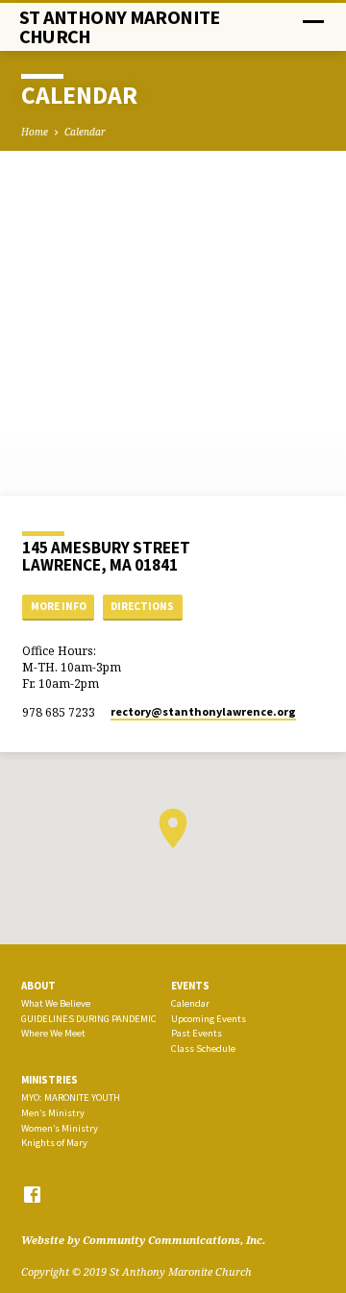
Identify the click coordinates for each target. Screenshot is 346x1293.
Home (34, 131)
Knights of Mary (54, 1142)
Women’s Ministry (59, 1128)
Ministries (49, 1079)
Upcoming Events (208, 1018)
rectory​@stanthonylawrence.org (203, 711)
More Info (58, 606)
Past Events (196, 1033)
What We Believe (55, 1003)
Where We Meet (53, 1033)
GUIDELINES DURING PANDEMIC (89, 1018)
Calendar (85, 131)
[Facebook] (32, 1194)
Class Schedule (203, 1048)
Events (190, 985)
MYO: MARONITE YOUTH (70, 1097)
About (38, 985)
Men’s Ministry (53, 1113)
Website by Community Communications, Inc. (143, 1239)
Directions (142, 606)
